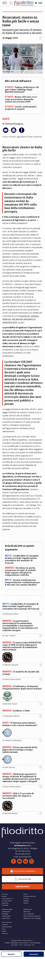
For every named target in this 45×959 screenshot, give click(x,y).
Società (6, 118)
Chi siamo (5, 894)
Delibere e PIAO (21, 710)
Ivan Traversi (9, 636)
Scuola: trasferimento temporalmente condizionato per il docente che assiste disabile (22, 582)
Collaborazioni (28, 909)
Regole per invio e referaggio (32, 918)
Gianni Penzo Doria (12, 679)
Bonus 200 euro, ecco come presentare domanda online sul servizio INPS (21, 99)
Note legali (5, 914)
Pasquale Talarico (12, 716)
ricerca (5, 137)
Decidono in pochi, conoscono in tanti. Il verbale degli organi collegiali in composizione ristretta (20, 571)
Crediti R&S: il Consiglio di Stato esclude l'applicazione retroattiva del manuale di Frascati (21, 559)
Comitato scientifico (30, 896)
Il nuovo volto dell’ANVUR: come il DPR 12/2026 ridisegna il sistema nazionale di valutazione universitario (21, 646)
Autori (25, 894)
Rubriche (5, 933)
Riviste (4, 931)
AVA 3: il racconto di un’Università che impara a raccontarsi (18, 795)
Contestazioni (6, 911)
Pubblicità (5, 905)
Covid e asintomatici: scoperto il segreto (21, 107)
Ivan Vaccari (9, 767)
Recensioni (27, 911)
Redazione (5, 903)
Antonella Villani (11, 614)
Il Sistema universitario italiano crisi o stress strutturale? (19, 724)
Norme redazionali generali (32, 916)
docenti (12, 137)
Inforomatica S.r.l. (8, 898)
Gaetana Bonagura (14, 123)
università (37, 137)
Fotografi (26, 901)
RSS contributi (7, 922)
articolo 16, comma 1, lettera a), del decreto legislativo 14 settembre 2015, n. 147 (21, 319)
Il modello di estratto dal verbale (20, 672)
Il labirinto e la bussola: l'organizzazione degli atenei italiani (22, 687)
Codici (4, 929)
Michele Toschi (10, 704)
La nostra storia (7, 901)
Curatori (26, 898)
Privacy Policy (6, 916)
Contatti (4, 896)
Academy (5, 924)
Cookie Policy (6, 918)
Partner (26, 903)
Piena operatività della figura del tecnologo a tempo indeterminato (19, 749)
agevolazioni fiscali (24, 137)
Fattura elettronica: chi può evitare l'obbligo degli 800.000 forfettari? (22, 89)
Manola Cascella (11, 665)
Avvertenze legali (7, 909)
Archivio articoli (7, 927)
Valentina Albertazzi (12, 740)
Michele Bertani (11, 813)
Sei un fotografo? (29, 914)
